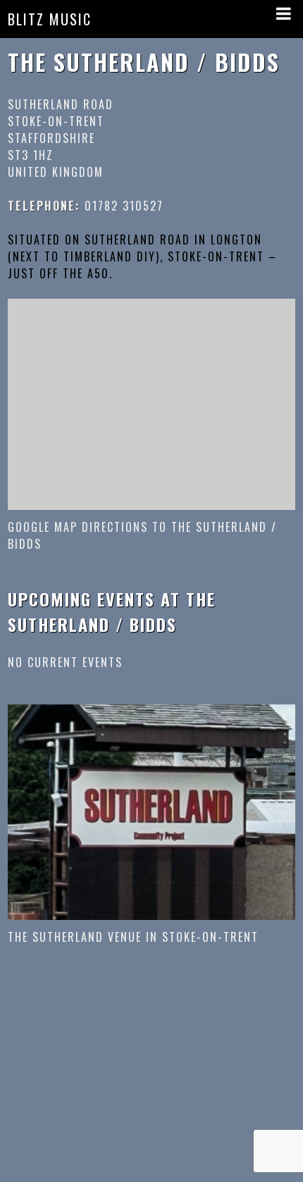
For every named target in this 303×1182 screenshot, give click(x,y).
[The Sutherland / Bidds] (152, 810)
